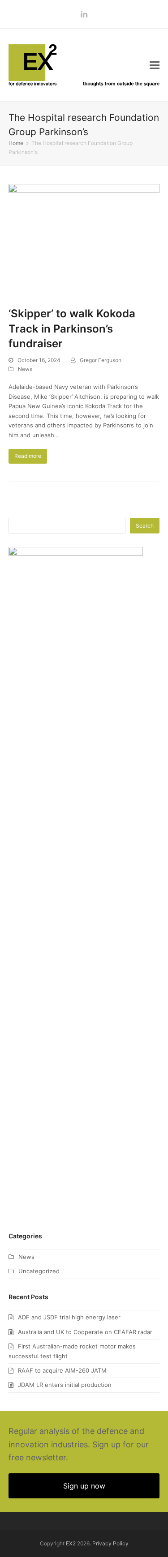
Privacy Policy (110, 1543)
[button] (154, 65)
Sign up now (84, 1485)
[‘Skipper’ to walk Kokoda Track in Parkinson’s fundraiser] (84, 239)
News (25, 369)
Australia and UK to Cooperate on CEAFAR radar (85, 1331)
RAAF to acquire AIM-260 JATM (62, 1370)
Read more (27, 455)
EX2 (71, 1543)
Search (145, 525)
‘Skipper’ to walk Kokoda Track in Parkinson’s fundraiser (72, 328)
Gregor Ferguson (100, 360)
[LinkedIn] (84, 14)
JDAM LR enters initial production (65, 1384)
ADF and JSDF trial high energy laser (69, 1317)
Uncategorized (39, 1271)
